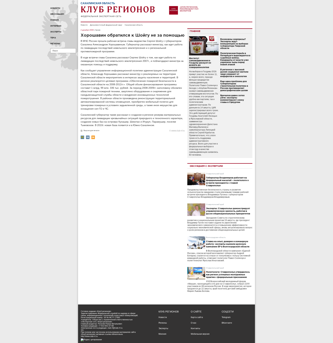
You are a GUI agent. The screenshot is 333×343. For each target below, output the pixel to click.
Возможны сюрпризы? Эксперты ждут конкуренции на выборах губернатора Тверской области (234, 43)
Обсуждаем (57, 14)
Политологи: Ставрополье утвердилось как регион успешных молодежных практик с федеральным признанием (228, 274)
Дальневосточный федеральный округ (106, 25)
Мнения (54, 20)
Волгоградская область (216, 237)
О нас (193, 323)
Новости (55, 8)
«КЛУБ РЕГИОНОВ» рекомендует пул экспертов (189, 9)
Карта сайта (197, 317)
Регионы (55, 44)
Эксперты (55, 32)
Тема (53, 38)
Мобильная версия (200, 334)
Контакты (195, 328)
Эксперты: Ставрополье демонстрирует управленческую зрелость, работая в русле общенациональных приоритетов (228, 211)
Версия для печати (91, 130)
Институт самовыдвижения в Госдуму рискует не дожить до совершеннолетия (200, 62)
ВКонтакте (227, 323)
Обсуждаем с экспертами (206, 166)
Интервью (55, 26)
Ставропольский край (215, 174)
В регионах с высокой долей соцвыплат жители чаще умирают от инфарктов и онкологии (234, 72)
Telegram (226, 317)
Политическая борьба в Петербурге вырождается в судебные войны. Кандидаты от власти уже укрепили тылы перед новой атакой (235, 59)
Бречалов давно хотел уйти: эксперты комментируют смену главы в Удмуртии (232, 98)
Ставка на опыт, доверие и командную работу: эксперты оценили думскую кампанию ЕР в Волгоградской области (227, 244)
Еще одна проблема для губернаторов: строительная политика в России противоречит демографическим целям (234, 85)
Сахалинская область (134, 25)
